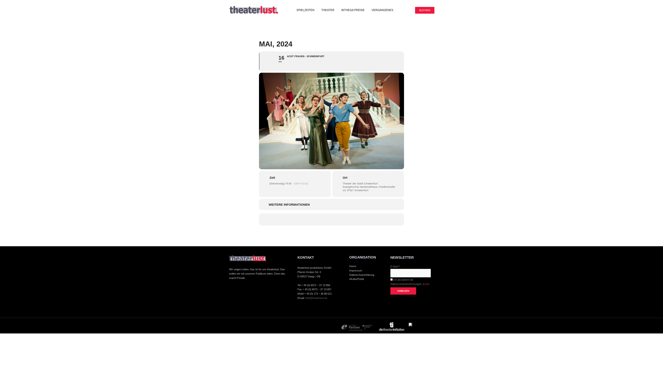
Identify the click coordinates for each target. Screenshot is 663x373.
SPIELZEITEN (305, 10)
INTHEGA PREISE (353, 10)
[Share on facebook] (305, 219)
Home (352, 266)
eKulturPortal (356, 279)
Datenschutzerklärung (361, 274)
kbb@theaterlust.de (316, 298)
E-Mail (395, 266)
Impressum (355, 270)
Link (426, 284)
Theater (327, 10)
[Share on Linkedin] (326, 219)
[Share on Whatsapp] (336, 219)
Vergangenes (382, 10)
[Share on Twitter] (316, 219)
